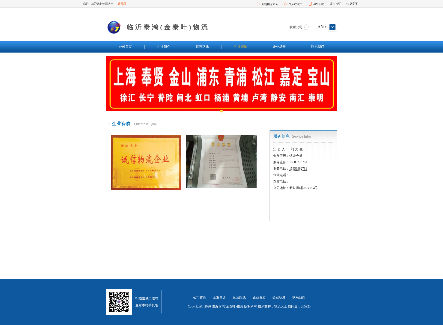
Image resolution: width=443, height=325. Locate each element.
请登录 (122, 3)
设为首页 (335, 3)
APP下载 (318, 4)
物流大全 (280, 306)
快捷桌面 (352, 3)
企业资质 (240, 46)
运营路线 (202, 46)
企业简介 (163, 46)
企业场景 (279, 46)
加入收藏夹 (295, 4)
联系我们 (317, 46)
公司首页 (125, 46)
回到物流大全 (269, 4)
